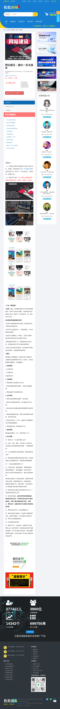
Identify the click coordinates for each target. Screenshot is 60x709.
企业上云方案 (8, 675)
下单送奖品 (25, 86)
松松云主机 (36, 668)
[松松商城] (12, 700)
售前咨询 (25, 83)
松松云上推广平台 (37, 670)
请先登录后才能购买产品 (15, 93)
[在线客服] (58, 12)
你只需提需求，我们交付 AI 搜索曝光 (44, 26)
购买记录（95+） (10, 106)
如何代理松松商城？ (11, 125)
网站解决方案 (8, 677)
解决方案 (39, 21)
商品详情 (8, 102)
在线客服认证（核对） (11, 136)
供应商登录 (36, 656)
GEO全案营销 (9, 664)
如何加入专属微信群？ (11, 122)
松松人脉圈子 (36, 666)
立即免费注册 (30, 631)
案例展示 (41, 1)
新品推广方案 (8, 668)
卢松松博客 (36, 672)
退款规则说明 (9, 142)
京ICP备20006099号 (21, 703)
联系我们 (35, 658)
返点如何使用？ (10, 131)
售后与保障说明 (10, 139)
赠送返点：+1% (12, 78)
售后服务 (8, 110)
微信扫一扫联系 (47, 117)
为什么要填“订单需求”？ (12, 119)
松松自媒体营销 (9, 666)
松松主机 (47, 1)
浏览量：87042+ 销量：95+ (11, 75)
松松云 (29, 1)
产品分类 (21, 21)
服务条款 (35, 649)
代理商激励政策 (10, 134)
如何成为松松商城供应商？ (12, 128)
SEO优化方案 (9, 670)
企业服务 (8, 29)
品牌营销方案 (8, 672)
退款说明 (35, 651)
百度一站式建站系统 (26, 169)
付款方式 (35, 654)
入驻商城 (24, 1)
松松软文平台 (36, 664)
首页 (6, 21)
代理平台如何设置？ (11, 148)
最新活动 (7, 1)
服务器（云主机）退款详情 (12, 145)
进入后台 (54, 1)
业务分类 (30, 21)
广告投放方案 (8, 679)
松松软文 (35, 1)
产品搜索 (7, 14)
